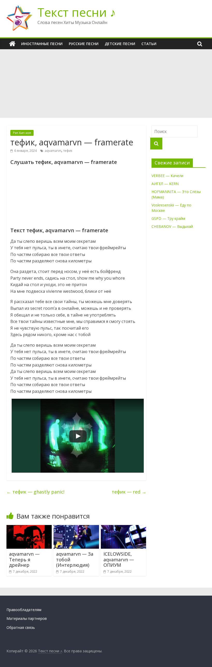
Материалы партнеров (26, 618)
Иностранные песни (42, 43)
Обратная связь (20, 627)
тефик (67, 150)
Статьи (148, 43)
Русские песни (84, 43)
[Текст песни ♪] (12, 43)
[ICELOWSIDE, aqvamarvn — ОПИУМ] (123, 528)
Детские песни (120, 43)
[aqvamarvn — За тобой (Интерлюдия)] (76, 528)
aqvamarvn (53, 150)
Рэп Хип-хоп (22, 133)
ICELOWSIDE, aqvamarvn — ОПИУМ (118, 559)
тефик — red (129, 492)
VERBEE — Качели (167, 175)
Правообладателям (23, 609)
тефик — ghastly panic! (35, 492)
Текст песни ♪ (76, 12)
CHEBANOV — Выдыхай (172, 226)
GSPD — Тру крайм (168, 218)
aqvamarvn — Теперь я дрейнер (24, 559)
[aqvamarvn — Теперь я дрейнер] (29, 528)
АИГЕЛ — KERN (165, 183)
